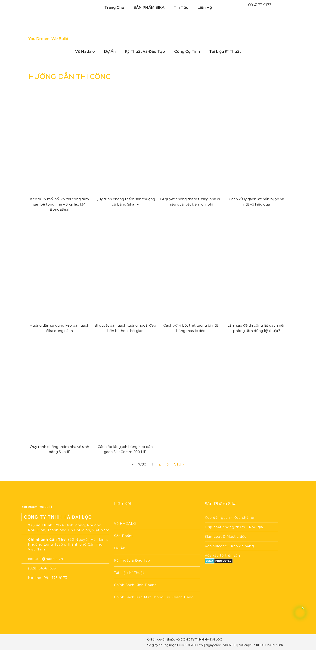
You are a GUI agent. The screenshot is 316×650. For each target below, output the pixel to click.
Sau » (179, 464)
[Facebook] (36, 642)
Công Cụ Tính (187, 51)
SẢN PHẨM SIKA (148, 7)
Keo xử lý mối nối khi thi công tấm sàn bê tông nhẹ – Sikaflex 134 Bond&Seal (59, 204)
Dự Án (110, 51)
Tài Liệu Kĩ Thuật (225, 51)
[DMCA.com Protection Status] (219, 562)
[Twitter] (58, 642)
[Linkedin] (68, 642)
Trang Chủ (114, 7)
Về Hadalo (85, 51)
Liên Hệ (205, 7)
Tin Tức (181, 7)
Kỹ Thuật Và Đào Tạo (145, 51)
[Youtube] (47, 642)
